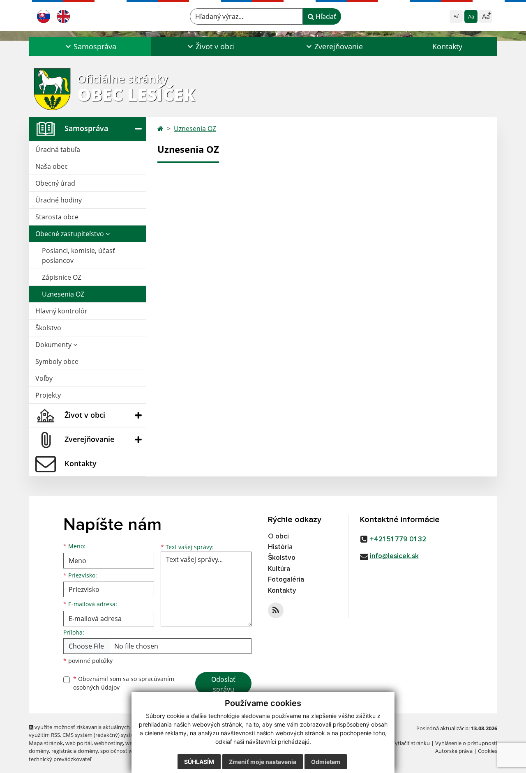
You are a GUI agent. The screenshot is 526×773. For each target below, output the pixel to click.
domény (39, 751)
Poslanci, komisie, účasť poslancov (78, 255)
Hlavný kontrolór (61, 310)
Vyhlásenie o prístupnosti (466, 743)
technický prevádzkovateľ (60, 759)
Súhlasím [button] (199, 761)
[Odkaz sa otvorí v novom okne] (276, 610)
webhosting (108, 743)
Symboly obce (56, 361)
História (280, 547)
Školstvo (48, 327)
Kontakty (447, 46)
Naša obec (51, 166)
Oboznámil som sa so (123, 683)
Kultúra (279, 569)
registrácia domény (74, 751)
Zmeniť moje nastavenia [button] (262, 761)
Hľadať (325, 16)
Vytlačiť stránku (411, 743)
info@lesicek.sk (394, 556)
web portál (78, 743)
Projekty (48, 395)
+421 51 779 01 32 (398, 539)
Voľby (44, 378)
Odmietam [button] (325, 761)
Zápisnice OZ (61, 277)
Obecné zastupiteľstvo (70, 233)
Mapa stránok (46, 743)
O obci (278, 536)
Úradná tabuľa (57, 149)
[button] (90, 46)
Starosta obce (56, 216)
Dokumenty (54, 344)
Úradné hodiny (58, 200)
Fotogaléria (286, 579)
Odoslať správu (223, 684)
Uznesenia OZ (63, 294)
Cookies (487, 751)
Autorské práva (454, 751)
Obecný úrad (55, 183)
